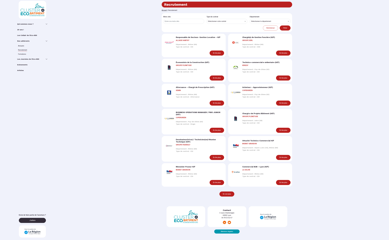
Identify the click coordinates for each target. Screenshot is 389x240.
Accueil (164, 10)
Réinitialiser (270, 28)
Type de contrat (212, 17)
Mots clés (167, 17)
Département (254, 17)
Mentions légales (227, 231)
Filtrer (285, 28)
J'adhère (32, 220)
